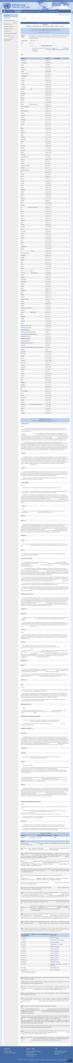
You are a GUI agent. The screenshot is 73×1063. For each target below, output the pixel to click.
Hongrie (22, 200)
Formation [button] (45, 11)
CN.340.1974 (53, 965)
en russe (67, 49)
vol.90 (53, 48)
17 (25, 629)
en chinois (54, 49)
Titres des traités (7, 31)
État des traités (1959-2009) (9, 36)
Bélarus (22, 97)
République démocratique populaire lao (29, 334)
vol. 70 (58, 1040)
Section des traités (7, 1051)
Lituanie (22, 248)
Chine (22, 128)
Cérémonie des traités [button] (54, 11)
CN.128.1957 (56, 951)
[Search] (69, 7)
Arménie (22, 80)
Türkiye (22, 395)
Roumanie (23, 345)
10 (29, 340)
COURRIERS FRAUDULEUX (33, 1059)
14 (26, 535)
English (60, 1)
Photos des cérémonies (8, 26)
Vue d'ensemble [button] (9, 11)
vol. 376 (61, 989)
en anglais (58, 49)
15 (32, 593)
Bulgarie (22, 113)
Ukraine (22, 399)
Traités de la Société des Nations (10, 33)
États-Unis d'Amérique (25, 165)
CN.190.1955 (60, 944)
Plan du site (56, 1054)
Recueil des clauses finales (31, 1054)
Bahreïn (22, 91)
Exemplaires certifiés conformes (10, 23)
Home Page (16, 6)
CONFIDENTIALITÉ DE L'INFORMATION (48, 1059)
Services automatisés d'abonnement (8, 40)
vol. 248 (66, 1001)
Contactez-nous (66, 1)
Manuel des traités (30, 1052)
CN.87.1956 (56, 948)
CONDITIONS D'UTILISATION (63, 1059)
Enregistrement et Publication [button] (28, 11)
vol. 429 (44, 1033)
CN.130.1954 (56, 937)
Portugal (22, 321)
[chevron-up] (71, 1060)
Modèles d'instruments (8, 28)
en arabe (49, 49)
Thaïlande (23, 384)
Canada (22, 124)
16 (26, 608)
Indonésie (23, 205)
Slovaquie (23, 367)
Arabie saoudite (24, 75)
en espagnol (34, 50)
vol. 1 (47, 48)
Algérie (22, 67)
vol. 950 (60, 854)
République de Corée (25, 329)
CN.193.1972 (57, 962)
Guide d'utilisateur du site (59, 1052)
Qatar (22, 323)
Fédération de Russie (25, 170)
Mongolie (23, 277)
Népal (22, 288)
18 (27, 660)
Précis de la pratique (30, 1056)
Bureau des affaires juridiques (10, 1052)
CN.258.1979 (56, 967)
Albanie (22, 65)
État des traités (7, 18)
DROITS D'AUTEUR (22, 1059)
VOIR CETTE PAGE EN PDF (64, 14)
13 (25, 515)
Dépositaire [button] (17, 11)
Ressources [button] (38, 11)
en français (63, 49)
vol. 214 (28, 916)
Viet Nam (23, 406)
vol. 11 (41, 895)
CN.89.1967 (56, 953)
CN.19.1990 (57, 969)
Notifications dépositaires (9, 20)
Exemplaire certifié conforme (42, 45)
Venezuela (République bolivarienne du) (31, 404)
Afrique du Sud (24, 62)
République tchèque (25, 340)
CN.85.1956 (57, 946)
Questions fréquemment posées (60, 1051)
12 (25, 535)
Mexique (26, 270)
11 (24, 408)
